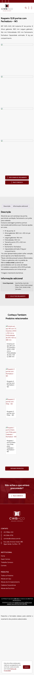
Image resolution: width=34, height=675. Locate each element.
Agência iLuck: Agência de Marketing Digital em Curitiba (19, 603)
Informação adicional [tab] (20, 206)
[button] (31, 7)
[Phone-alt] (5, 1)
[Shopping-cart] (29, 8)
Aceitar (26, 667)
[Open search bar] (26, 8)
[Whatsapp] (2, 1)
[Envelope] (8, 1)
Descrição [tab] (7, 206)
